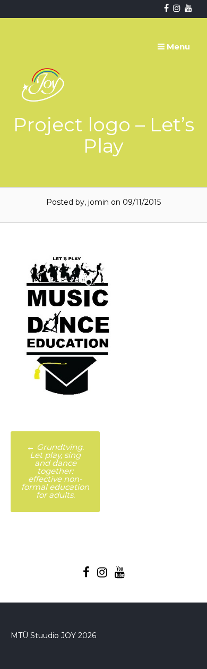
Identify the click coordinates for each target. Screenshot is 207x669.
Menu (177, 46)
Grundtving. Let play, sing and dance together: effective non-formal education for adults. (55, 471)
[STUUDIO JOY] (44, 126)
